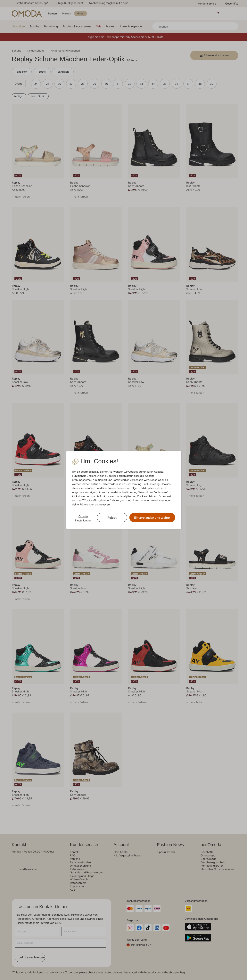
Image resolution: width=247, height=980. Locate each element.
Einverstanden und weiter (152, 517)
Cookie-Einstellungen (83, 518)
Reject (112, 517)
